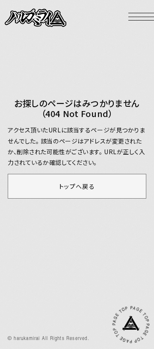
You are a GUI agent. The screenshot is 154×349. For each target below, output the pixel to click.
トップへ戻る (77, 186)
